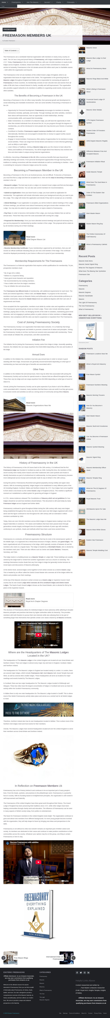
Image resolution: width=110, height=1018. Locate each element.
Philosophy (71, 2)
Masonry (42, 987)
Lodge (29, 585)
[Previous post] (3, 958)
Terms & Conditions (74, 1013)
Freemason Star (84, 274)
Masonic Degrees (85, 292)
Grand (34, 491)
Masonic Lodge (8, 80)
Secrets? (47, 2)
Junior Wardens (55, 549)
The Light (42, 997)
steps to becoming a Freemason (62, 177)
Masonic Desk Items (86, 261)
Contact (90, 1013)
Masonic (81, 289)
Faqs (3, 6)
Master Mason (41, 294)
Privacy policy (98, 1013)
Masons (66, 392)
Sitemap (65, 1013)
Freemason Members (46, 785)
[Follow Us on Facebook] (77, 972)
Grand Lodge (66, 314)
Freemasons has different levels (17, 291)
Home (4, 2)
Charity (58, 2)
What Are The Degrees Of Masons (90, 268)
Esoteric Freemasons (9, 40)
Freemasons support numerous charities (38, 131)
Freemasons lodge (9, 470)
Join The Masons (32, 2)
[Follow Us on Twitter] (80, 972)
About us (83, 1013)
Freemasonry (16, 2)
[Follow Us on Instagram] (84, 972)
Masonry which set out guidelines (53, 498)
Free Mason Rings (21, 958)
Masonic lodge (38, 147)
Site (60, 1013)
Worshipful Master (54, 547)
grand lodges (65, 542)
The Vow (42, 993)
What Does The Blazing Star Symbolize (92, 271)
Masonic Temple (37, 557)
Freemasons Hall (37, 673)
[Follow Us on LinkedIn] (88, 972)
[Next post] (73, 958)
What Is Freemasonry (86, 309)
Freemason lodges (9, 503)
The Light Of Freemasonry (88, 302)
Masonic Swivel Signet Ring (88, 264)
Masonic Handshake (86, 296)
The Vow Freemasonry (86, 306)
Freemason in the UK (28, 157)
